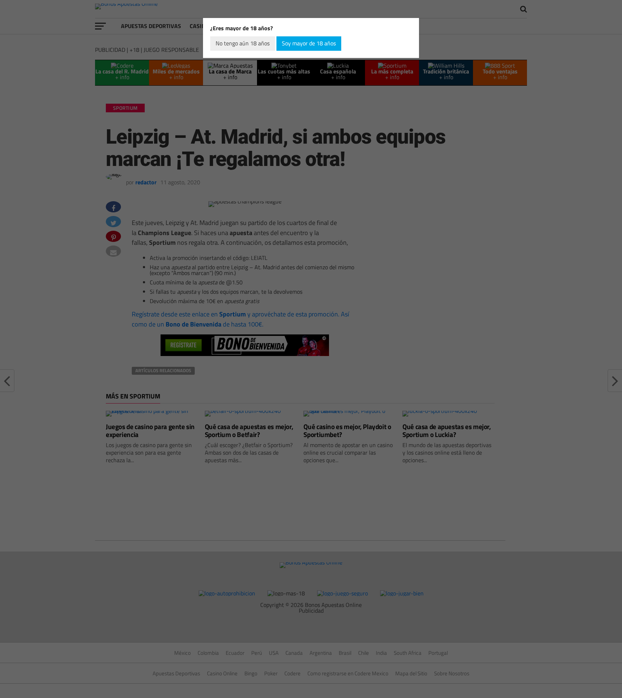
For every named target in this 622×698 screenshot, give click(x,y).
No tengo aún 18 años (243, 43)
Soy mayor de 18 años (309, 43)
